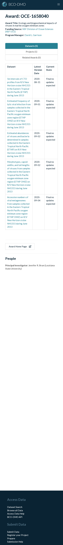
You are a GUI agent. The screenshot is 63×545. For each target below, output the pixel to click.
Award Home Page (18, 246)
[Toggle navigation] (58, 4)
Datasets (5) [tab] (31, 46)
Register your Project (17, 535)
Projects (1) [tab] (31, 51)
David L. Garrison (33, 35)
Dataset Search (14, 507)
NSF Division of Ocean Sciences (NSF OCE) (29, 30)
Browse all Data (15, 510)
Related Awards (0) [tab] (31, 57)
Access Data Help (15, 513)
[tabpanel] (31, 147)
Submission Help (15, 541)
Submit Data (13, 531)
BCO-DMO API (14, 517)
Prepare (11, 538)
